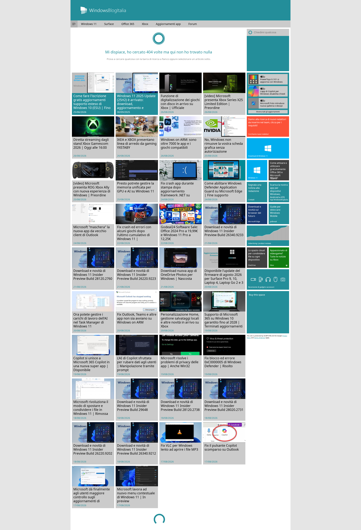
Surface (109, 24)
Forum (192, 24)
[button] (74, 23)
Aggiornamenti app (168, 24)
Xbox (145, 24)
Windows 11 (89, 24)
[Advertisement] (268, 53)
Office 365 (127, 24)
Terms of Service (259, 338)
